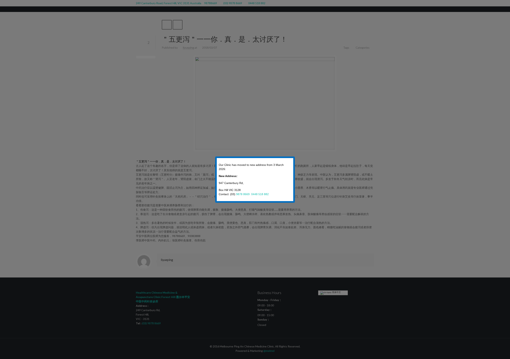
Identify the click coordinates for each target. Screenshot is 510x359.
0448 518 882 (260, 194)
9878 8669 (243, 194)
